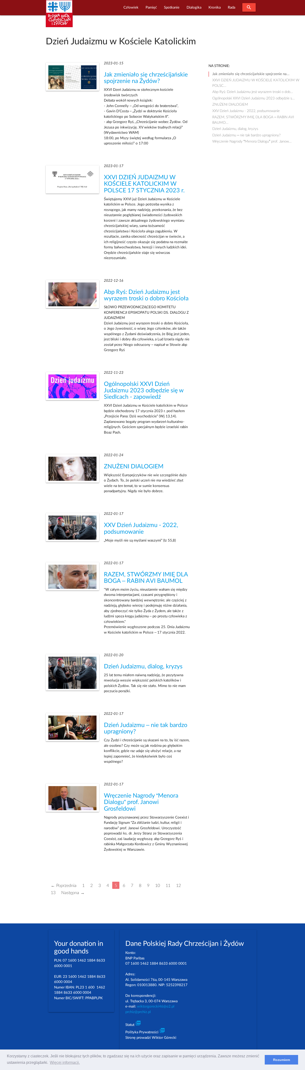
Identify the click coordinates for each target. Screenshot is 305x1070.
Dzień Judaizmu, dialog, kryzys (143, 667)
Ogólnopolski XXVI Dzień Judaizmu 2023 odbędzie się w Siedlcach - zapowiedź (143, 390)
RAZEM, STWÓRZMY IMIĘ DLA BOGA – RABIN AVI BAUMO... (253, 117)
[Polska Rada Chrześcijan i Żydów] (59, 16)
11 (168, 886)
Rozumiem (281, 1060)
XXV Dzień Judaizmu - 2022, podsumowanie (246, 111)
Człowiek (130, 7)
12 (178, 886)
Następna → (73, 893)
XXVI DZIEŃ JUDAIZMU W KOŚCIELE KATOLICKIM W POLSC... (255, 80)
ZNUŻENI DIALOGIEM (133, 467)
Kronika (214, 7)
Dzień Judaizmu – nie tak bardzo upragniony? (246, 135)
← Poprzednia (63, 886)
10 (157, 886)
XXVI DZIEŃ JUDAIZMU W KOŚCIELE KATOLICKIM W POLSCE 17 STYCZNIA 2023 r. (144, 183)
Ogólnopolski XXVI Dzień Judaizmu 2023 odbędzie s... (253, 98)
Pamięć (151, 7)
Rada (231, 7)
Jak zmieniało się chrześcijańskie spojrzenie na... (251, 74)
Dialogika (194, 7)
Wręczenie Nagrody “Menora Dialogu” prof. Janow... (252, 141)
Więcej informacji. (65, 1062)
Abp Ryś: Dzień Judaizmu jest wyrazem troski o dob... (252, 92)
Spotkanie (171, 7)
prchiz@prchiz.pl (138, 1012)
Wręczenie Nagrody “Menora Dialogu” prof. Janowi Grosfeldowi (141, 802)
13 (53, 893)
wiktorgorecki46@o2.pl (155, 1006)
